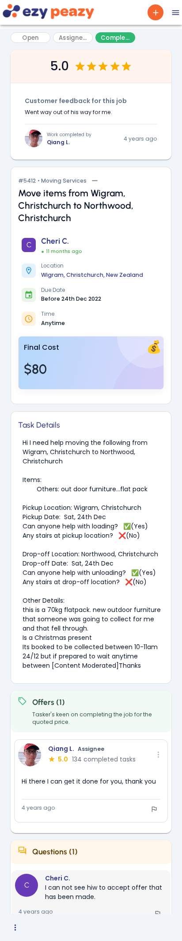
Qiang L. (58, 142)
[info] (154, 809)
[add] (155, 12)
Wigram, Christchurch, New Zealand (92, 275)
